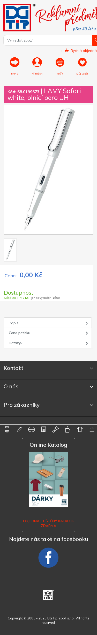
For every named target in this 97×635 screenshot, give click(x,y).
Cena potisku (19, 332)
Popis (13, 323)
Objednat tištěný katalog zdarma (48, 523)
